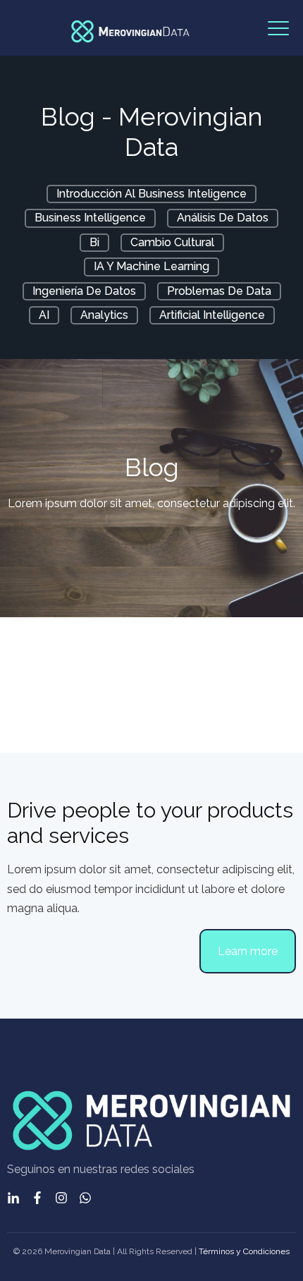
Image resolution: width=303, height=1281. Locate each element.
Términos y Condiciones (244, 1251)
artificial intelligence (212, 315)
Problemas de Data (219, 291)
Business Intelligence (90, 217)
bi (94, 242)
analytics (104, 315)
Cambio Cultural (172, 242)
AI (44, 315)
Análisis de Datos (222, 217)
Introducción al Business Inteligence (151, 193)
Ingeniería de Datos (84, 291)
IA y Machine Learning (151, 266)
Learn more (248, 951)
